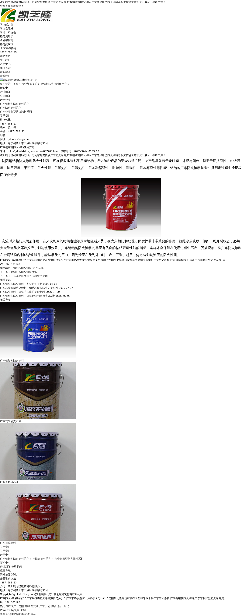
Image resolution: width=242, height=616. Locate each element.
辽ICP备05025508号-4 (22, 614)
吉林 (27, 606)
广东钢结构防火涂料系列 (14, 103)
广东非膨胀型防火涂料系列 (16, 111)
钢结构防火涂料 (22, 268)
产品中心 (5, 64)
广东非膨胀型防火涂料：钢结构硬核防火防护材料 (29, 288)
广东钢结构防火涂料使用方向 (52, 84)
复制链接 (41, 594)
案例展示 (5, 68)
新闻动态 (5, 72)
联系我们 (5, 76)
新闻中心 (5, 562)
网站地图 (5, 574)
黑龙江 (35, 606)
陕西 (54, 606)
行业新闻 (27, 84)
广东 (42, 606)
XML (14, 574)
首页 (16, 84)
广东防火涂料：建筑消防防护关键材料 (22, 292)
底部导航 (5, 570)
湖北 (66, 606)
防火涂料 (38, 268)
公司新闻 (5, 95)
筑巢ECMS (20, 610)
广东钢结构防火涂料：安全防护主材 (21, 284)
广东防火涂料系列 (10, 107)
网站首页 (5, 56)
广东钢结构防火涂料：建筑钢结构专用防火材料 (28, 295)
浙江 (60, 606)
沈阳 (21, 606)
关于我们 (5, 60)
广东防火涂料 (58, 2)
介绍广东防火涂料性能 (24, 272)
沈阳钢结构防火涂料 (17, 160)
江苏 (48, 606)
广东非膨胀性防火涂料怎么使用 (29, 276)
